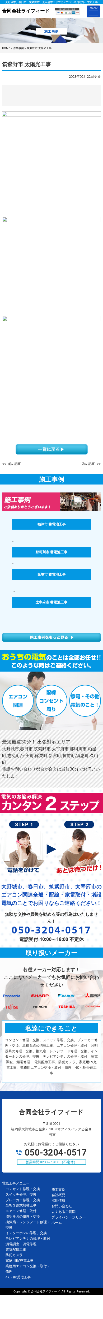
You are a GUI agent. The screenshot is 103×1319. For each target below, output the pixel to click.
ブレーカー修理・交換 (23, 1199)
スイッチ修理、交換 (21, 1194)
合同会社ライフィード (45, 1291)
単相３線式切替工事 (21, 1205)
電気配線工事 (16, 1249)
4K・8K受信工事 (18, 1277)
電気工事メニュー (16, 1183)
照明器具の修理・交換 (23, 1216)
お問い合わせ (62, 1206)
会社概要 (58, 1194)
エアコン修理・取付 (21, 1210)
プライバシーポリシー (69, 1217)
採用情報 (58, 1200)
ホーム (57, 1222)
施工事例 (58, 1189)
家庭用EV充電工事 (20, 1260)
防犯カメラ (14, 1254)
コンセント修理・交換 (23, 1188)
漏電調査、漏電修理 (21, 1244)
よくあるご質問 (64, 1211)
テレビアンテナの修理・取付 (28, 1238)
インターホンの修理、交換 (26, 1232)
